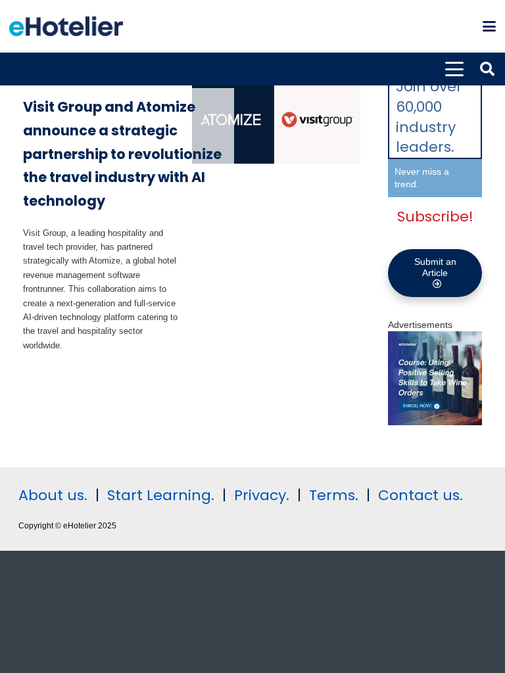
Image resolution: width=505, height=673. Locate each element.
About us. (52, 495)
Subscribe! (435, 216)
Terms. (333, 495)
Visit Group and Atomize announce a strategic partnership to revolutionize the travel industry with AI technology (122, 153)
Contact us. (420, 495)
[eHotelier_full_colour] (66, 26)
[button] (489, 26)
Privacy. (261, 495)
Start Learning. (158, 495)
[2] (435, 422)
